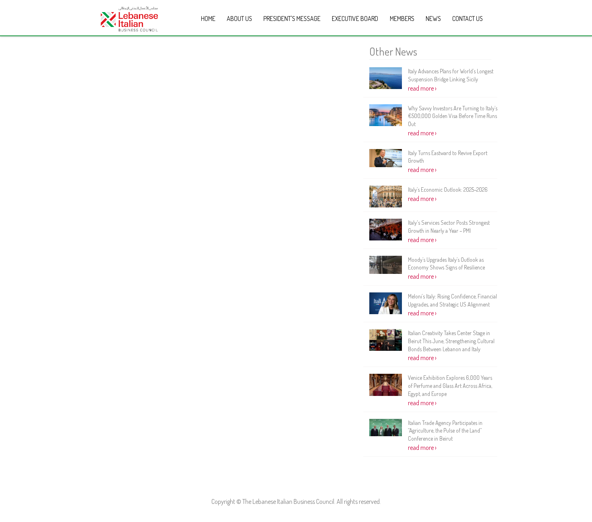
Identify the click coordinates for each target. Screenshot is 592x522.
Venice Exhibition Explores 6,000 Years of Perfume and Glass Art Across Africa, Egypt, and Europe (450, 385)
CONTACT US (467, 18)
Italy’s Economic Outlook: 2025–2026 (448, 189)
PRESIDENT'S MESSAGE (292, 18)
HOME (208, 18)
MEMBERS (402, 18)
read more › (422, 88)
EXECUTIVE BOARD (355, 18)
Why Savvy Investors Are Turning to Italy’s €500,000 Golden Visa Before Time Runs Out (452, 116)
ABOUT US (239, 18)
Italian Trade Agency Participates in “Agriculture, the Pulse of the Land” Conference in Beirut (445, 430)
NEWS (433, 18)
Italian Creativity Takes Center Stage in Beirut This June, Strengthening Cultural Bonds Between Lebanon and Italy (451, 340)
